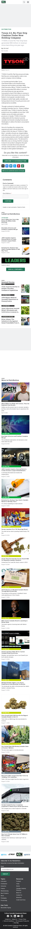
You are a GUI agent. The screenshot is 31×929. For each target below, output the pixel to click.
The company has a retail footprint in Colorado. (14, 808)
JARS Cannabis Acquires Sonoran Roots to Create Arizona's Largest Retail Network (9, 239)
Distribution (6, 29)
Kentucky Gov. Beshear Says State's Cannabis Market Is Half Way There (11, 249)
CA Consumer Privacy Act (22, 921)
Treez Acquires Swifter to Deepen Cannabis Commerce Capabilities (10, 288)
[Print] (3, 165)
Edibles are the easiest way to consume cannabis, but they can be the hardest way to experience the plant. (15, 409)
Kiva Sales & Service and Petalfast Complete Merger (10, 228)
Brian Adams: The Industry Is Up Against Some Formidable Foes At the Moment (10, 321)
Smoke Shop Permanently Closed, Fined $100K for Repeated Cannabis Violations (15, 559)
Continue (8, 201)
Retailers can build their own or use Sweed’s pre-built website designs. (15, 656)
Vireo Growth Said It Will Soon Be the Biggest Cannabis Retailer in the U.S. (15, 716)
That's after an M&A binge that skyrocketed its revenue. (14, 720)
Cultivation (6, 305)
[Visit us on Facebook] (8, 916)
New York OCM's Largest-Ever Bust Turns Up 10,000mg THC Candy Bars (15, 776)
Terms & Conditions (9, 921)
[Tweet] (14, 165)
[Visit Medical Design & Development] (4, 854)
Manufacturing (6, 526)
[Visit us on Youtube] (18, 916)
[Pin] (18, 165)
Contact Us (8, 919)
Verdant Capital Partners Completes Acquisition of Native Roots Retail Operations (15, 805)
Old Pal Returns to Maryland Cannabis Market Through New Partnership (15, 590)
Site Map (16, 923)
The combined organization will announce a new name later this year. (14, 440)
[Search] (24, 2)
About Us (14, 919)
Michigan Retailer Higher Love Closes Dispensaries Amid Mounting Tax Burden (13, 683)
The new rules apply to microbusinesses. (13, 750)
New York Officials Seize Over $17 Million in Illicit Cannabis (14, 834)
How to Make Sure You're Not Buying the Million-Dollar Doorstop (10, 221)
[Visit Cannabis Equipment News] (19, 854)
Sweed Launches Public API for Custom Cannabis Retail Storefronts (13, 652)
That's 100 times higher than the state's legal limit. (15, 779)
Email (2, 866)
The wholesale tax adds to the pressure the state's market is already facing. (15, 687)
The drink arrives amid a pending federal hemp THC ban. (15, 532)
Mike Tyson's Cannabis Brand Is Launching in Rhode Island (14, 621)
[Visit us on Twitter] (11, 916)
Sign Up (5, 874)
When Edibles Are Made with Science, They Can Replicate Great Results (15, 404)
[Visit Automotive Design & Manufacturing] (27, 854)
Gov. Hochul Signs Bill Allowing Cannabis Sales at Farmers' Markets (15, 747)
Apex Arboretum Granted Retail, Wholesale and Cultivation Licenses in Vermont (10, 310)
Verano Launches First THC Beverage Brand (14, 529)
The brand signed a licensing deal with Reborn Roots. (14, 625)
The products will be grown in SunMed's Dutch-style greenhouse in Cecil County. (14, 594)
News (3, 284)
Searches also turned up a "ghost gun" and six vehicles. (14, 838)
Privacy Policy (22, 919)
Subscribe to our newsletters (15, 161)
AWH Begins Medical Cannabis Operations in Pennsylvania (10, 299)
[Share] (6, 165)
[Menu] (27, 2)
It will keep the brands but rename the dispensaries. (12, 473)
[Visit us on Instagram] (22, 916)
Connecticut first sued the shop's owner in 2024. (15, 562)
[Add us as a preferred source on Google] (22, 165)
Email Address (7, 193)
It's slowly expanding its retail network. (12, 503)
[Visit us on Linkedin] (15, 916)
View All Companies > (15, 269)
